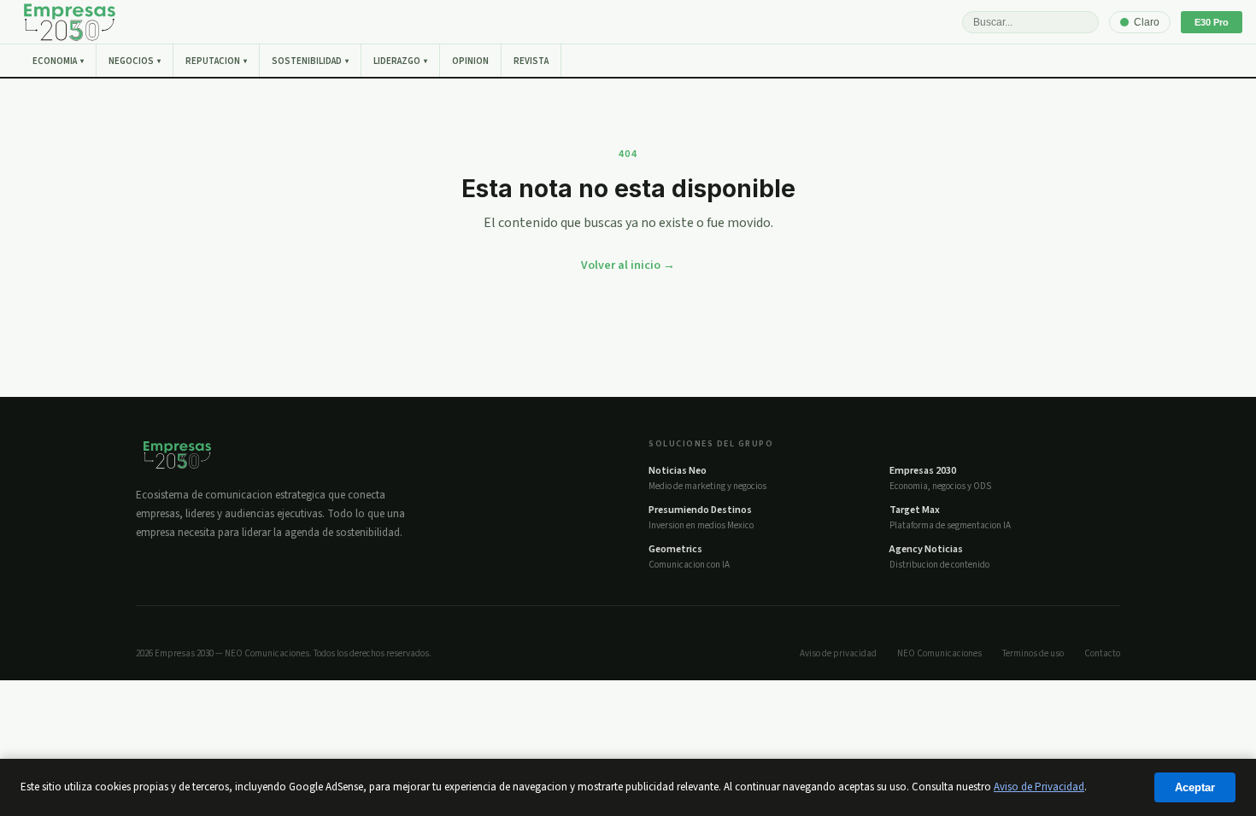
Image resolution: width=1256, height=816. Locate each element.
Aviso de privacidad (838, 653)
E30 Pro (1211, 22)
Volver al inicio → (628, 265)
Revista (531, 61)
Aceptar (1195, 787)
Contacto (1102, 653)
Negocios (135, 61)
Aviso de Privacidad (1039, 787)
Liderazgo (400, 61)
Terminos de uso (1033, 653)
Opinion (470, 61)
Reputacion (216, 61)
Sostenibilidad (310, 61)
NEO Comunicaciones (939, 653)
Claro (1146, 22)
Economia (58, 61)
